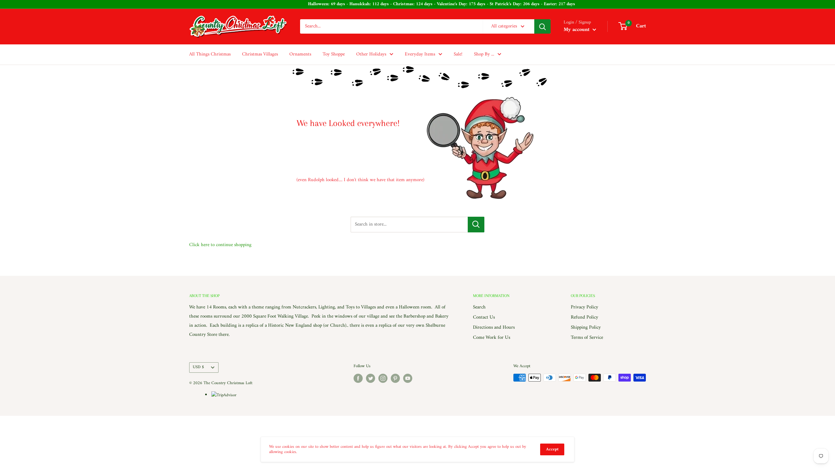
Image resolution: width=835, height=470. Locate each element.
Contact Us (484, 317)
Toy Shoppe (334, 54)
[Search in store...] (476, 224)
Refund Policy (584, 317)
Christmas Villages (260, 54)
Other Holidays (371, 54)
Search (479, 307)
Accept (552, 449)
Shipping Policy (586, 327)
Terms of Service (587, 337)
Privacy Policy (584, 307)
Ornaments (300, 54)
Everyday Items (420, 54)
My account (577, 29)
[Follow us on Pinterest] (395, 378)
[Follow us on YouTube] (407, 378)
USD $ (198, 367)
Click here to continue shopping (220, 245)
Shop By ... (484, 54)
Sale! (458, 54)
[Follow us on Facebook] (358, 378)
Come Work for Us (491, 337)
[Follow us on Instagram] (382, 378)
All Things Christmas (210, 54)
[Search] (542, 26)
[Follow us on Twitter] (370, 378)
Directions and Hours (494, 327)
